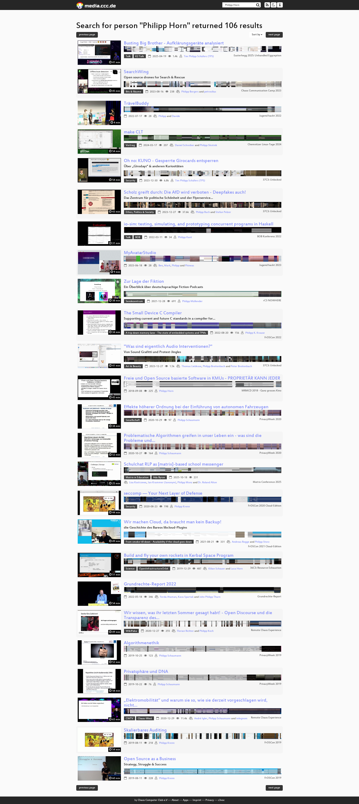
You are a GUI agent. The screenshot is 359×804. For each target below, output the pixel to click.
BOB (137, 237)
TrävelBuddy (136, 103)
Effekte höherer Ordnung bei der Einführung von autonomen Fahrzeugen (196, 407)
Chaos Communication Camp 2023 (261, 90)
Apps (185, 800)
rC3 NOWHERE (272, 300)
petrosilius (210, 91)
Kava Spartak (186, 597)
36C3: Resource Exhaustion (265, 568)
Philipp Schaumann (189, 420)
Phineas (189, 265)
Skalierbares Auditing (145, 730)
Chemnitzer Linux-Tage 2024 (264, 144)
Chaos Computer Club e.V (152, 800)
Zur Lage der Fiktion (144, 281)
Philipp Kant (185, 237)
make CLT (133, 132)
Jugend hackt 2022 (270, 115)
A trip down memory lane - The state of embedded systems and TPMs (166, 333)
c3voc (221, 800)
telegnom (241, 718)
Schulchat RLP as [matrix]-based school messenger (173, 464)
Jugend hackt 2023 (270, 265)
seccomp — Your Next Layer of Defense (163, 493)
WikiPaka (131, 631)
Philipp (162, 116)
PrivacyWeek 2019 (270, 655)
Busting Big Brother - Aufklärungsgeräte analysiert (174, 43)
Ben (161, 265)
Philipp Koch (206, 631)
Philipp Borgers (190, 91)
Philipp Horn (166, 391)
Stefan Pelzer (223, 212)
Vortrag (130, 145)
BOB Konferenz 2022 (269, 236)
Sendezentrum (134, 301)
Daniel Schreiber (184, 145)
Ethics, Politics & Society (140, 212)
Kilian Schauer (216, 568)
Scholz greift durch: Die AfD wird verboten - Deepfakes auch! (185, 192)
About (175, 800)
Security (130, 180)
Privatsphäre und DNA (146, 672)
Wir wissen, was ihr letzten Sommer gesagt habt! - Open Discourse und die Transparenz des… (198, 616)
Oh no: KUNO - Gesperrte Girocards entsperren (171, 161)
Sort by (256, 34)
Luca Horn (237, 568)
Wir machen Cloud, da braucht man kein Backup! (172, 522)
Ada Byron (159, 477)
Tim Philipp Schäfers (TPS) (199, 56)
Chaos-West (145, 718)
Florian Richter (185, 631)
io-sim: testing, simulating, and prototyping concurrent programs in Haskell (198, 224)
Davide (176, 116)
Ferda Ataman (168, 597)
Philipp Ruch (203, 212)
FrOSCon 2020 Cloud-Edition (264, 505)
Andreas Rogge (240, 542)
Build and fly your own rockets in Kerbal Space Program (179, 555)
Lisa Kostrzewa (137, 482)
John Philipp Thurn (209, 597)
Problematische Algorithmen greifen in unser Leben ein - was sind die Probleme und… (193, 438)
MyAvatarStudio (140, 253)
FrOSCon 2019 (272, 742)
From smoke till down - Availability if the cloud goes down (159, 542)
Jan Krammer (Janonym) (162, 482)
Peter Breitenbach (241, 366)
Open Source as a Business (150, 759)
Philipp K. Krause (255, 333)
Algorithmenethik (141, 643)
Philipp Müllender (192, 301)
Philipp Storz (262, 542)
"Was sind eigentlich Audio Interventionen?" (168, 346)
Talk (128, 56)
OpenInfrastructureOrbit (153, 568)
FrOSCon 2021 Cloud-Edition (264, 546)
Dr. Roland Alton (207, 482)
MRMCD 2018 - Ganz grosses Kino (261, 390)
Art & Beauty (133, 366)
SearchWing (136, 72)
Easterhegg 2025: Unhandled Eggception (257, 55)
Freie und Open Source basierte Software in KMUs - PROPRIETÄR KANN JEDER (202, 378)
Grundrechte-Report (269, 596)
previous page (87, 34)
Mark (167, 265)
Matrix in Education (137, 477)
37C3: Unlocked (272, 179)
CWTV (129, 718)
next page (274, 34)
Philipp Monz (184, 482)
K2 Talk (139, 56)
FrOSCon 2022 (272, 337)
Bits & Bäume (133, 91)
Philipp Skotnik (208, 145)
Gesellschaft (133, 420)
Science (130, 568)
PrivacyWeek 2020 (270, 419)
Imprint (197, 800)
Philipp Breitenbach (214, 366)
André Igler (200, 718)
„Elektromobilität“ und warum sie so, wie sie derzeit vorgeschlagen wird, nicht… (196, 703)
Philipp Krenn (182, 506)
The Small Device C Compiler (153, 313)
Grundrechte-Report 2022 (150, 584)
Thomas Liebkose (192, 366)
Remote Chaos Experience (266, 630)
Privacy (209, 800)
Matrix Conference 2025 (267, 482)
